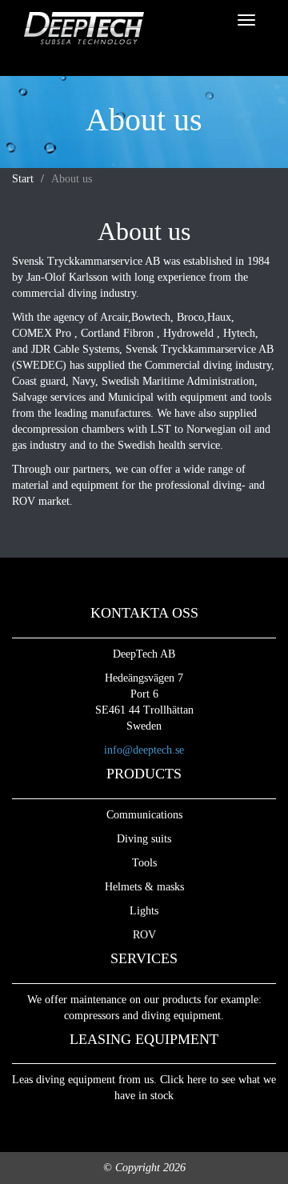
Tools (144, 863)
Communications (144, 815)
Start (23, 179)
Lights (144, 911)
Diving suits (144, 839)
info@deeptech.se (144, 750)
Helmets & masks (144, 887)
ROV (144, 935)
